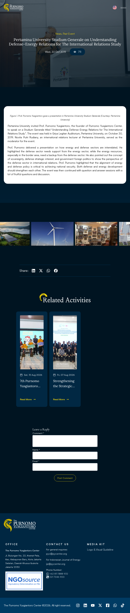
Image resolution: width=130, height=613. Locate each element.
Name (36, 450)
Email (35, 461)
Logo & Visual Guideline (100, 549)
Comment (38, 433)
